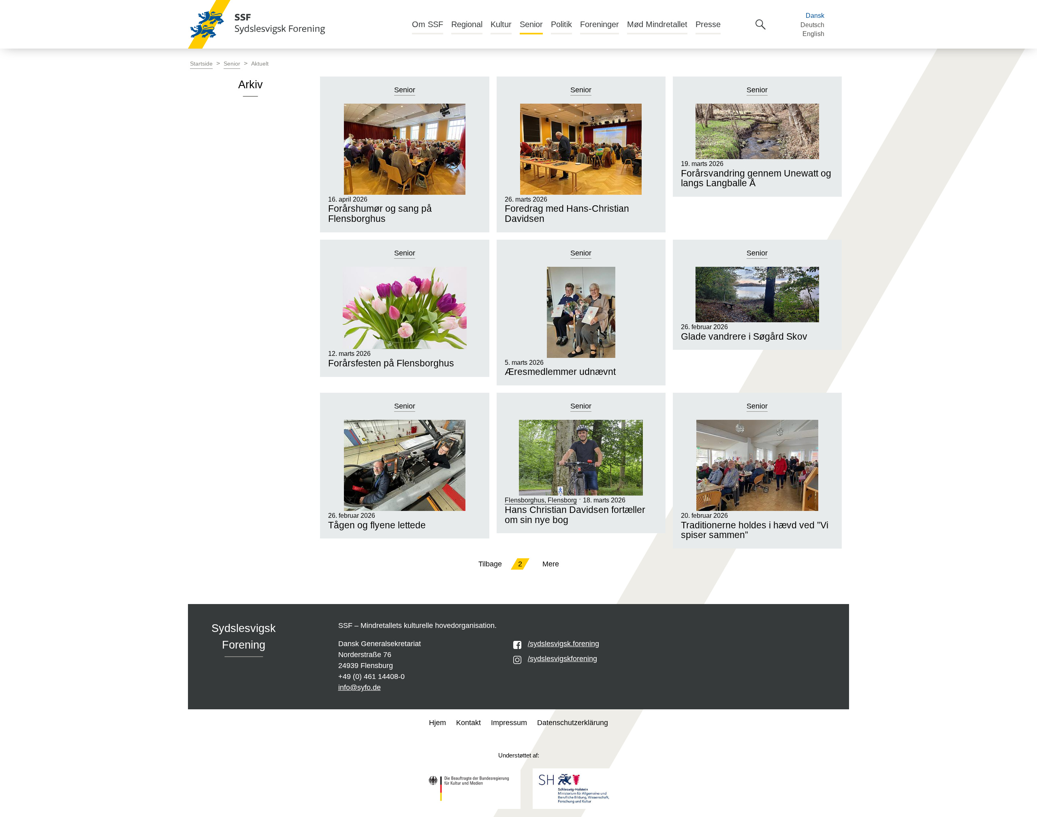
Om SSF (427, 24)
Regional (466, 24)
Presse (708, 24)
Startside (201, 64)
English (813, 33)
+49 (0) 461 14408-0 (371, 676)
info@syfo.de (359, 687)
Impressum (509, 723)
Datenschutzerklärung (572, 723)
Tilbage (490, 564)
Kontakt (468, 723)
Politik (561, 24)
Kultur (501, 24)
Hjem (437, 723)
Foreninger (599, 24)
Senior (531, 24)
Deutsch (812, 24)
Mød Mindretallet (657, 24)
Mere (550, 564)
